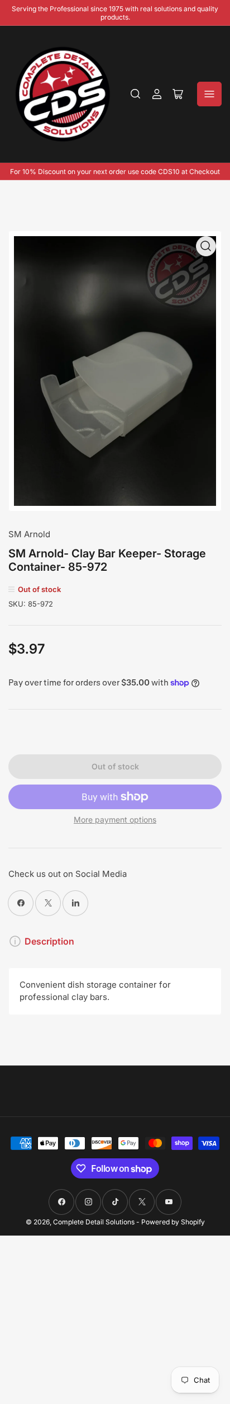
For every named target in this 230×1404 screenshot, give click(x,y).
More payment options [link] (115, 819)
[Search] (135, 94)
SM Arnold (29, 534)
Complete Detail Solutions (94, 1222)
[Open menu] (209, 94)
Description (49, 941)
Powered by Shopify (173, 1222)
